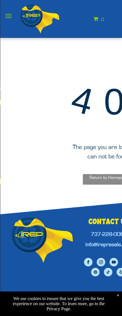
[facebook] (88, 263)
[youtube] (114, 263)
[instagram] (101, 263)
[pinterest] (95, 273)
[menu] (8, 16)
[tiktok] (108, 273)
